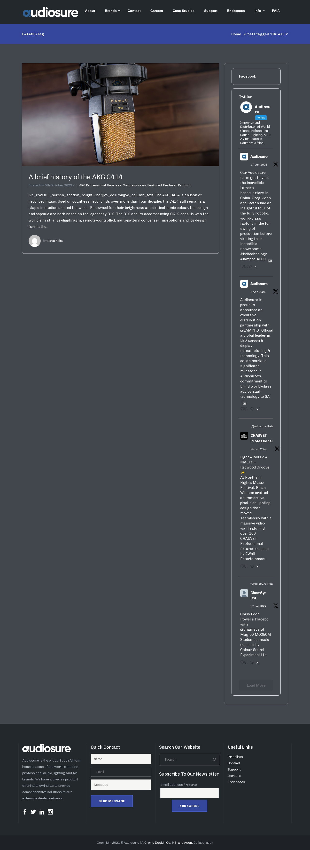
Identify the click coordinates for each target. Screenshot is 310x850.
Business (114, 185)
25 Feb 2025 (258, 449)
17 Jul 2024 (258, 606)
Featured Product (177, 185)
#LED (261, 259)
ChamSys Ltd (258, 596)
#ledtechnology (253, 254)
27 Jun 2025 (258, 164)
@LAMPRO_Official (256, 330)
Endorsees (236, 782)
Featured (154, 185)
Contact (234, 763)
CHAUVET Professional (261, 438)
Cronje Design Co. (157, 842)
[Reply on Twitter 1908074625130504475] (241, 410)
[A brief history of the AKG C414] (120, 114)
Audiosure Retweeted (267, 426)
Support (234, 769)
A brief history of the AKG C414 (76, 177)
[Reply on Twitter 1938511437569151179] (241, 268)
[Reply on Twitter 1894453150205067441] (241, 568)
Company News (134, 185)
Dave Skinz (55, 241)
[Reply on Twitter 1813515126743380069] (241, 663)
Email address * (179, 785)
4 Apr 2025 (257, 292)
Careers (234, 776)
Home (236, 34)
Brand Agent (184, 842)
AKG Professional (92, 185)
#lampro (248, 259)
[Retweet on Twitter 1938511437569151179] (245, 268)
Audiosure (259, 156)
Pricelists (235, 757)
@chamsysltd (252, 629)
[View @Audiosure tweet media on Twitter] (268, 259)
